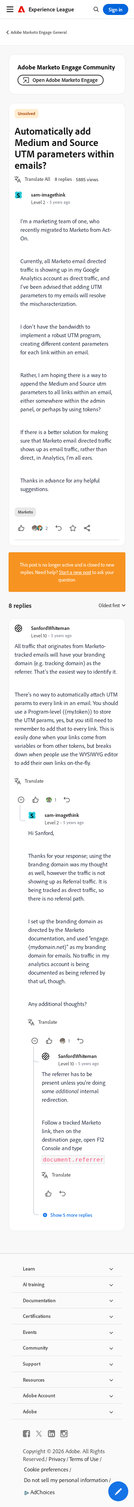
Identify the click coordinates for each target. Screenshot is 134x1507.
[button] (37, 179)
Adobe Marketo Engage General (39, 32)
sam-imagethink (48, 195)
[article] (67, 714)
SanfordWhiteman (50, 628)
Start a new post (75, 572)
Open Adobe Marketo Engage (65, 80)
